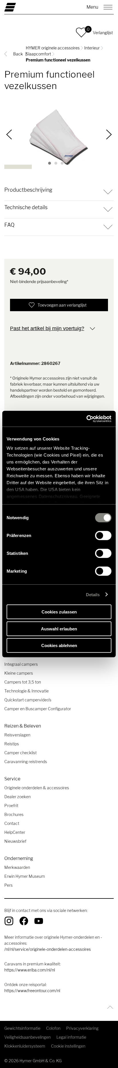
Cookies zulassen (59, 611)
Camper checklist (20, 752)
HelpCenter (14, 832)
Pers (8, 885)
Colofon (53, 1028)
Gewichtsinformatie (22, 1028)
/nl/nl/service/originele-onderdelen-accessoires (47, 949)
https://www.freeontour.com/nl (32, 990)
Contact (11, 823)
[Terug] (9, 134)
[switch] (103, 535)
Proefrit (11, 805)
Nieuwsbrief (15, 841)
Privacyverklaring (82, 1028)
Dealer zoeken (17, 796)
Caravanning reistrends (25, 761)
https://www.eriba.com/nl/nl (29, 969)
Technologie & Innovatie (26, 690)
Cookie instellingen (68, 1046)
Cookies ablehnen (59, 645)
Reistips (11, 743)
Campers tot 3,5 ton (22, 682)
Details (93, 594)
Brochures (13, 814)
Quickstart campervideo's (27, 699)
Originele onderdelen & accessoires (36, 787)
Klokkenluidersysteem (24, 1046)
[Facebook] (23, 920)
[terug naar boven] (109, 1007)
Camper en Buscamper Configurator (37, 708)
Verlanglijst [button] (103, 32)
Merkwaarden (17, 867)
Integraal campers (21, 664)
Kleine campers (18, 673)
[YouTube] (38, 920)
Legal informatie (71, 1037)
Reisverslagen (17, 734)
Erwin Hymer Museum (24, 876)
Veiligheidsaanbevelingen (27, 1037)
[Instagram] (8, 920)
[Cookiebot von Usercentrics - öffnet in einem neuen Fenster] (86, 418)
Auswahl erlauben (59, 628)
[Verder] (109, 134)
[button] (81, 32)
